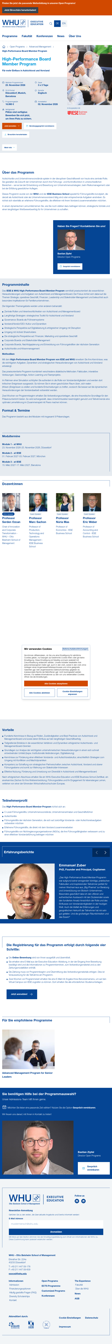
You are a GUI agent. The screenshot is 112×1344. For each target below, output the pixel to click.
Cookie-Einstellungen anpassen (72, 693)
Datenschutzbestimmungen (75, 649)
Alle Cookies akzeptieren (56, 684)
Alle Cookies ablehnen (39, 693)
